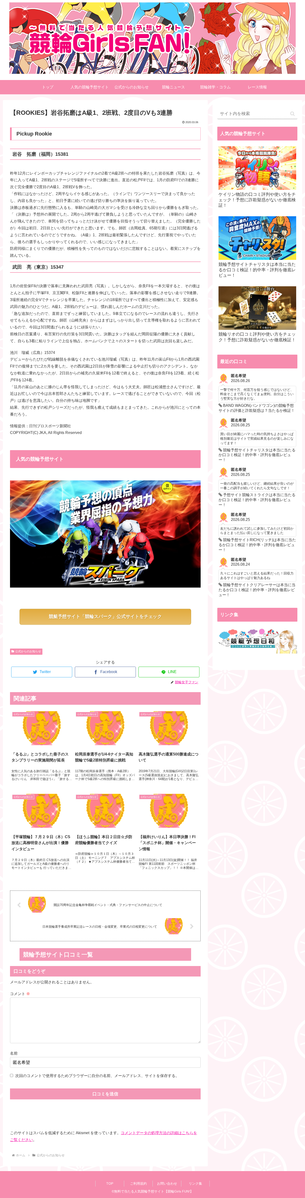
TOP (109, 1183)
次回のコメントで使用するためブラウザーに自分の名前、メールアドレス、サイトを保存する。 (97, 1076)
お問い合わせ (167, 1183)
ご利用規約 (138, 1183)
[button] (292, 113)
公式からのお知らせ (28, 651)
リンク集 (195, 1183)
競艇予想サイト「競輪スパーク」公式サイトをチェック (105, 616)
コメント (20, 994)
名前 (14, 1053)
